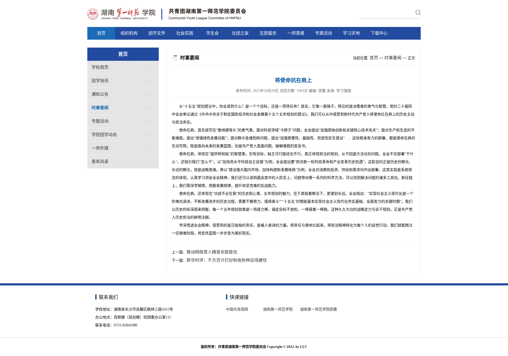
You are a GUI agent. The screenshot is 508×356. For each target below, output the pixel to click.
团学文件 (156, 33)
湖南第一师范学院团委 (318, 309)
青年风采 (100, 161)
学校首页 (100, 67)
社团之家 (240, 33)
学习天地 (351, 33)
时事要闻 (100, 107)
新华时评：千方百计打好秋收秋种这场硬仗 (227, 260)
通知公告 (100, 94)
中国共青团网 (237, 309)
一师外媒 (100, 148)
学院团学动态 (104, 134)
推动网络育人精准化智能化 (212, 252)
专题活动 (323, 33)
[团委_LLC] (166, 8)
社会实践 (184, 33)
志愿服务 (268, 33)
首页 (101, 33)
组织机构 (129, 33)
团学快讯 (100, 80)
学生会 (212, 33)
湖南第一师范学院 (278, 309)
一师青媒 (295, 33)
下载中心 (379, 33)
